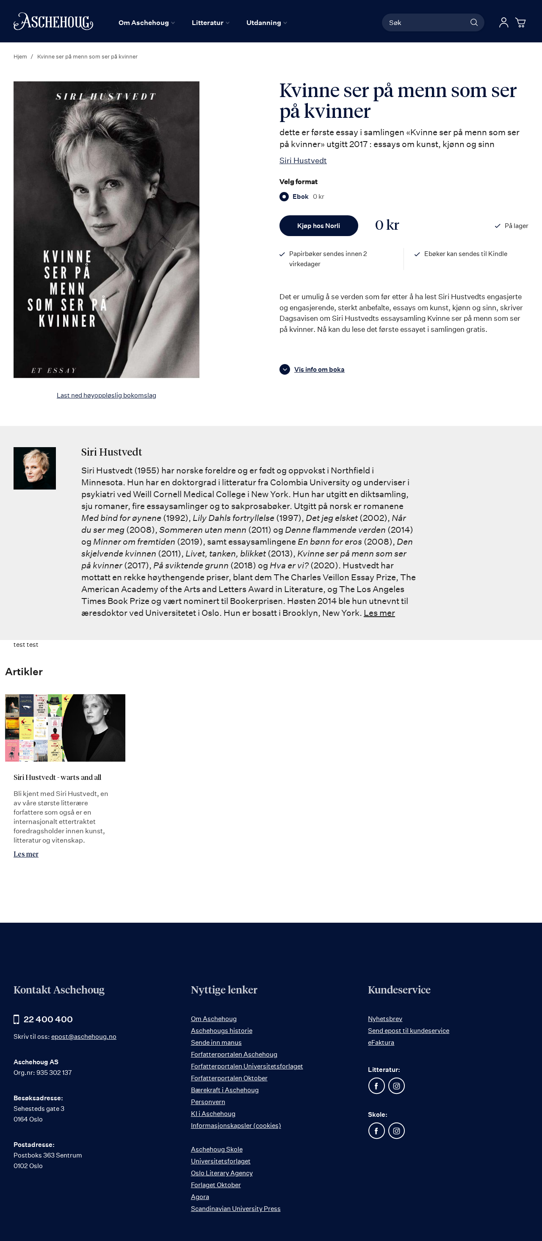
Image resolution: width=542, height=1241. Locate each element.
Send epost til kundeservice (408, 1031)
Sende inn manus (216, 1042)
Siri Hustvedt (303, 160)
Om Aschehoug (214, 1019)
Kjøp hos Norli (318, 226)
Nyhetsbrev (385, 1019)
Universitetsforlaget (221, 1161)
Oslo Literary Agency (222, 1173)
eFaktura (381, 1042)
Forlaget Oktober (216, 1185)
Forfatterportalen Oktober (229, 1078)
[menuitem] (146, 22)
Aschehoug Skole (217, 1149)
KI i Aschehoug (213, 1114)
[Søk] (474, 22)
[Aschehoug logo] (53, 21)
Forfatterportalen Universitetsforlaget (247, 1066)
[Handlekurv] (521, 22)
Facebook (376, 1085)
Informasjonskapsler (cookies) (236, 1125)
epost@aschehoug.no (83, 1036)
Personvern (208, 1102)
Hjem (20, 56)
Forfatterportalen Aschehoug (234, 1054)
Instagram (396, 1085)
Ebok (308, 196)
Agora (200, 1197)
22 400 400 (48, 1019)
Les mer (379, 612)
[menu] (203, 22)
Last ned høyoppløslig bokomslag (106, 395)
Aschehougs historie (221, 1031)
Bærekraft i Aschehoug (225, 1090)
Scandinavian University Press (236, 1209)
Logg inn (504, 22)
